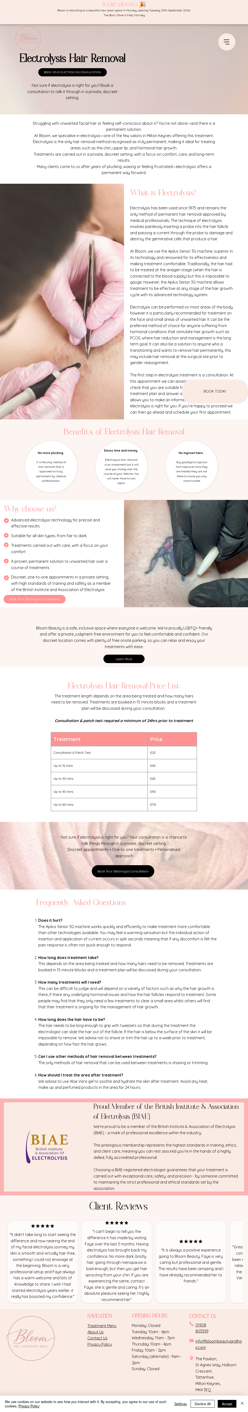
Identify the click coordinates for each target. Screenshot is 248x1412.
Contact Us (97, 1338)
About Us (95, 1332)
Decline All (203, 1403)
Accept (227, 1403)
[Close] (242, 1403)
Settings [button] (180, 1403)
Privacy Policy (28, 1406)
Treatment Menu (101, 1325)
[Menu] (226, 42)
